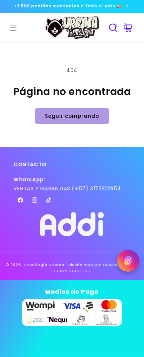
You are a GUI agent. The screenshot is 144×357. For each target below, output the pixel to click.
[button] (13, 27)
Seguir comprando (72, 115)
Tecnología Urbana (44, 264)
